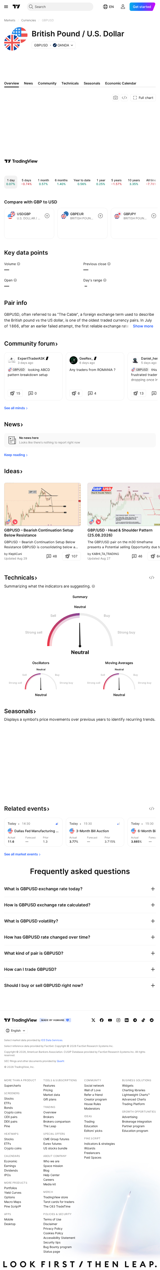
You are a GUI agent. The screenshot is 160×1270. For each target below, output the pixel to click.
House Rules (92, 1104)
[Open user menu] (123, 7)
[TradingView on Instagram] (118, 1020)
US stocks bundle (55, 1148)
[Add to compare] (47, 215)
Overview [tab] (11, 83)
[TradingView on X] (93, 1020)
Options (9, 1197)
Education (91, 1126)
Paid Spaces (92, 1157)
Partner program (133, 1126)
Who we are (51, 1161)
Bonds (8, 1107)
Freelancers (92, 1153)
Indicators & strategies (99, 1143)
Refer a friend (93, 1094)
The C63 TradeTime (56, 1206)
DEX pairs (10, 1121)
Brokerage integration (137, 1121)
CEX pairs (10, 1117)
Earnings (10, 1166)
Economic (10, 1161)
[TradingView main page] (16, 7)
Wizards (89, 1148)
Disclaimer (50, 1224)
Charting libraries (133, 1090)
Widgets (127, 1085)
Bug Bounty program (57, 1247)
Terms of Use (52, 1219)
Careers (48, 1179)
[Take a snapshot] (115, 97)
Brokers (48, 1117)
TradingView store (55, 1197)
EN (111, 7)
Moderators (92, 1108)
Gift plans (49, 1099)
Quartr (60, 1061)
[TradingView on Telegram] (135, 1020)
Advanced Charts (134, 1099)
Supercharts (12, 1085)
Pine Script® (12, 1206)
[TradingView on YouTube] (110, 1020)
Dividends (11, 1170)
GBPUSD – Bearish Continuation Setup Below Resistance (38, 532)
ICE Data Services (51, 1040)
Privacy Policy (52, 1228)
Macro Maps (12, 1202)
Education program (135, 1130)
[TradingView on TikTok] (143, 1020)
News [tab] (28, 83)
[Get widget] (124, 97)
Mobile (8, 1219)
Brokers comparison (56, 1121)
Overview (49, 1112)
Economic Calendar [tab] (120, 83)
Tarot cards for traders (58, 1202)
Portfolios (10, 1188)
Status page (51, 1251)
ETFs (7, 1103)
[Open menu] (6, 7)
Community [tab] (47, 83)
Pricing (48, 1090)
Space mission (53, 1166)
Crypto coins (12, 1112)
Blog (46, 1170)
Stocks (9, 1098)
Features (49, 1085)
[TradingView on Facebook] (102, 1020)
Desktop (10, 1224)
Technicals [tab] (70, 83)
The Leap (49, 1126)
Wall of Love (92, 1090)
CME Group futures (56, 1139)
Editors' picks (93, 1130)
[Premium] (47, 358)
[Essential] (95, 358)
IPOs (7, 1175)
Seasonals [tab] (92, 83)
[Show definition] (18, 264)
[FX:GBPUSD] (8, 521)
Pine (7, 1126)
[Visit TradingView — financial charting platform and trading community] (21, 161)
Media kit (49, 1184)
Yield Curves (12, 1192)
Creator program (95, 1099)
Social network (94, 1085)
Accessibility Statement (59, 1237)
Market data (51, 1094)
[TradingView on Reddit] (152, 1020)
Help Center (51, 1175)
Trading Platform (133, 1104)
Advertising (130, 1117)
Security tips (51, 1242)
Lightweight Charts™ (136, 1094)
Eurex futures (52, 1143)
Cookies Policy (53, 1233)
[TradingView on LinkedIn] (127, 1020)
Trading (89, 1121)
